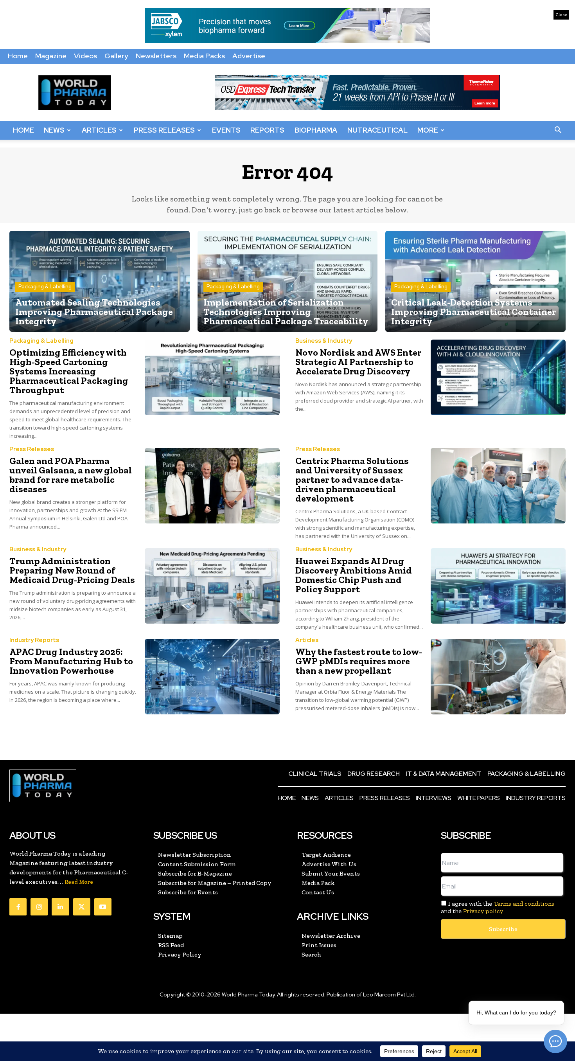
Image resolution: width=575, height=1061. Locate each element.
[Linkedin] (60, 906)
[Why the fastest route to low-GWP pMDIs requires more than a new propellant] (498, 676)
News (54, 130)
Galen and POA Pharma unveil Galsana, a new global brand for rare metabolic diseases (70, 475)
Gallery (116, 55)
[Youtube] (102, 906)
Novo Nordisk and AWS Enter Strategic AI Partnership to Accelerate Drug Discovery (358, 362)
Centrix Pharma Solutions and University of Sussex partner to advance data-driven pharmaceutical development (352, 479)
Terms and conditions (524, 903)
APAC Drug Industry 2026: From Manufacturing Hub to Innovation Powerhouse (71, 661)
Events (226, 130)
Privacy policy (483, 911)
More (427, 130)
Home (18, 55)
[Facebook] (18, 906)
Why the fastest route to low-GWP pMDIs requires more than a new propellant (358, 661)
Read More (79, 882)
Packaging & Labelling (45, 286)
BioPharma (316, 130)
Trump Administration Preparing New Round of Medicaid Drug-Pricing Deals (72, 570)
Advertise (248, 55)
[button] (557, 130)
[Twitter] (81, 906)
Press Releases (164, 130)
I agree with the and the (498, 907)
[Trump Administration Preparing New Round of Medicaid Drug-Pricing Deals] (212, 586)
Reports (267, 130)
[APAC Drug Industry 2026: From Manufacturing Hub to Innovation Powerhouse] (212, 676)
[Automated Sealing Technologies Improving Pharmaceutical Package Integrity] (99, 281)
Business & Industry (323, 341)
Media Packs (204, 55)
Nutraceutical (377, 130)
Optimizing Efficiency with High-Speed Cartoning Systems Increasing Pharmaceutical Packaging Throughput (68, 371)
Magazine (50, 55)
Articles (99, 130)
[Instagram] (39, 906)
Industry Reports (34, 640)
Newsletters (156, 55)
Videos (85, 55)
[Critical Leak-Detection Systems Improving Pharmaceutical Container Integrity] (475, 281)
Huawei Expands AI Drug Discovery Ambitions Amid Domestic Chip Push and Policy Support (353, 575)
